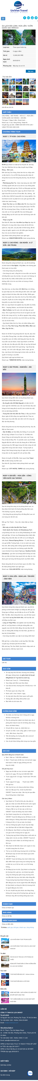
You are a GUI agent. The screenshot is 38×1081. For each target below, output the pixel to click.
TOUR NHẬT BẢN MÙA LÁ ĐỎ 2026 (19, 981)
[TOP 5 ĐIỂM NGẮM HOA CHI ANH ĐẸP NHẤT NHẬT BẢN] (5, 1000)
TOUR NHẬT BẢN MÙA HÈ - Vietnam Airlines (22, 974)
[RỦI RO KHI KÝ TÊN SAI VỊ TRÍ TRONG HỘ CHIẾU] (5, 958)
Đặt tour (30, 71)
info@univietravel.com (11, 1023)
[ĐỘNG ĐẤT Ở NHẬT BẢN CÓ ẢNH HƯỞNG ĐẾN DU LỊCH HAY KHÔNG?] (5, 965)
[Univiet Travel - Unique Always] (19, 7)
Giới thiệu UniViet (5, 1065)
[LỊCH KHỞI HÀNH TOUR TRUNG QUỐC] (5, 941)
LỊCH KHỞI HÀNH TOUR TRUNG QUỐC (21, 939)
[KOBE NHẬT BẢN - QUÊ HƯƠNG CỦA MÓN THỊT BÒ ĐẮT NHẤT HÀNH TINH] (5, 993)
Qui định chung (5, 1075)
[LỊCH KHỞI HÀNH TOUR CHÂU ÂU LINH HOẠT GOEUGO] (5, 947)
